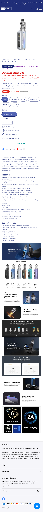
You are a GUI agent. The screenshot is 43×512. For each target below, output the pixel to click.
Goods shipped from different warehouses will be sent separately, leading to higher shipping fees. (21, 3)
